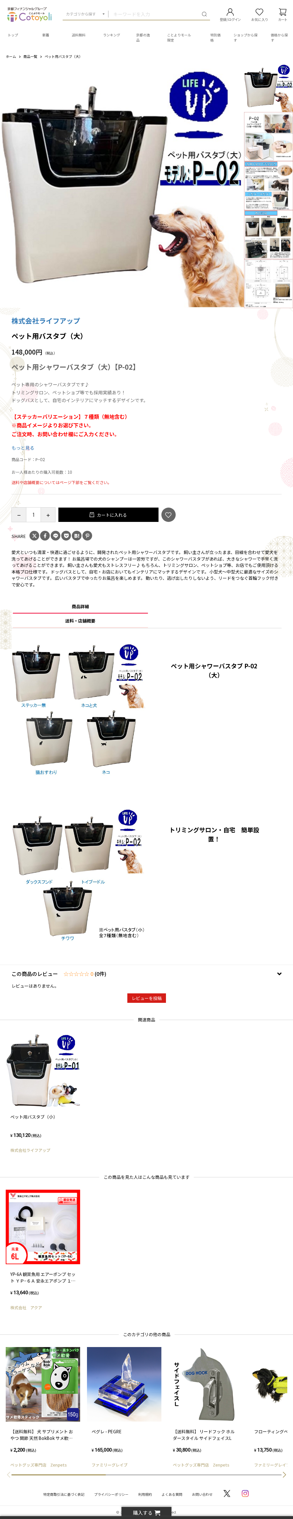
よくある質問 (172, 1494)
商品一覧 (30, 56)
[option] (122, 185)
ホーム (11, 56)
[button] (284, 1475)
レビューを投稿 (147, 998)
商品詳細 (80, 606)
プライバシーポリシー (111, 1494)
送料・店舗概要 (80, 621)
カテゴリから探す (81, 14)
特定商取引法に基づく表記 (63, 1494)
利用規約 (145, 1494)
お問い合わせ (202, 1494)
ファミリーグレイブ (110, 1465)
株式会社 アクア (26, 1307)
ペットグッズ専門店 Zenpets (38, 1465)
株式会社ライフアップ (45, 321)
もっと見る (22, 447)
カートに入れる (111, 515)
